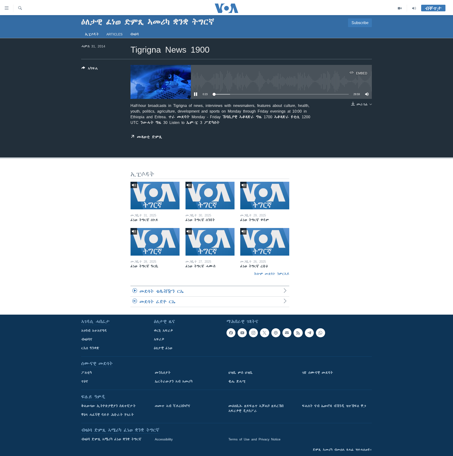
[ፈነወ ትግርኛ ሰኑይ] (155, 195)
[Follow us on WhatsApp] (320, 332)
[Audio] (414, 8)
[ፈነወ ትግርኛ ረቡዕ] (264, 242)
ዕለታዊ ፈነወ (163, 348)
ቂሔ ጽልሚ (237, 381)
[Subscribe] (286, 332)
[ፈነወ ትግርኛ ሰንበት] (210, 195)
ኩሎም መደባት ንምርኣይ (271, 274)
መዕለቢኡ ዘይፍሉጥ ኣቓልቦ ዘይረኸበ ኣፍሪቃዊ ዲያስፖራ (256, 408)
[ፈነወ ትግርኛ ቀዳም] (264, 195)
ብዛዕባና (86, 339)
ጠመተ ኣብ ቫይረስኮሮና (172, 406)
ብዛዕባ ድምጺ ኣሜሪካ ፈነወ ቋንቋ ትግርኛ (111, 439)
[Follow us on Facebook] (230, 332)
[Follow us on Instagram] (253, 332)
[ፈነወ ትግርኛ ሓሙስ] (210, 242)
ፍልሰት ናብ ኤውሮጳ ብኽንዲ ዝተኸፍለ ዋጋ (334, 406)
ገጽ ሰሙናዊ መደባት (317, 373)
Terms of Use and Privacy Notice (254, 439)
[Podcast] (275, 332)
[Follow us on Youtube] (242, 332)
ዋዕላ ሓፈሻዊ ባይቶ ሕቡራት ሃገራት (107, 415)
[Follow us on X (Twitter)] (264, 332)
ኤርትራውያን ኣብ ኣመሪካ (174, 381)
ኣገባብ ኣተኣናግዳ (94, 331)
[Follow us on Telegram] (309, 332)
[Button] (89, 69)
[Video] (400, 8)
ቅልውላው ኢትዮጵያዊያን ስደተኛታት (108, 406)
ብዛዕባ (134, 34)
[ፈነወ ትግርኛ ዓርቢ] (155, 242)
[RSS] (298, 332)
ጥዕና (84, 381)
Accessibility (164, 439)
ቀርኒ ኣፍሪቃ (163, 331)
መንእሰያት (163, 373)
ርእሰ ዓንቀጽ (90, 348)
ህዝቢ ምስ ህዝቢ (240, 373)
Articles (114, 34)
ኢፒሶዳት (92, 34)
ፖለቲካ (86, 373)
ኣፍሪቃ (159, 339)
